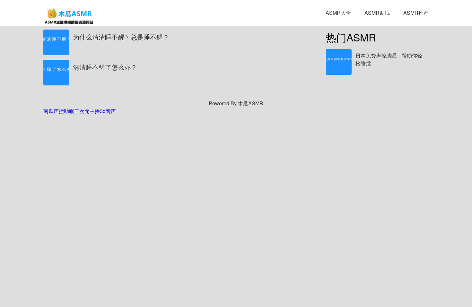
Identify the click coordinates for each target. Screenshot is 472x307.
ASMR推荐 (416, 12)
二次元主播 (87, 111)
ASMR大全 (338, 12)
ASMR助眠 (377, 12)
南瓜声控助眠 (58, 111)
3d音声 (108, 111)
